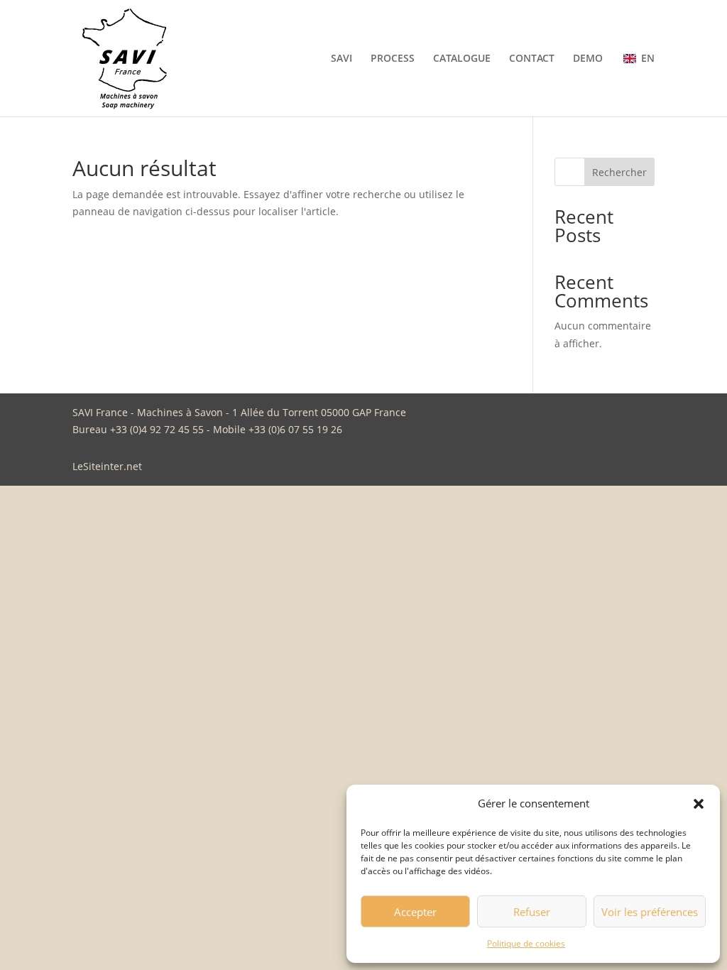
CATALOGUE (462, 59)
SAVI (341, 59)
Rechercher (619, 172)
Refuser (531, 912)
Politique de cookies (526, 943)
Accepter (415, 912)
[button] (699, 804)
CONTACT (531, 59)
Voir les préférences (649, 912)
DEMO (588, 59)
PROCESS (393, 59)
